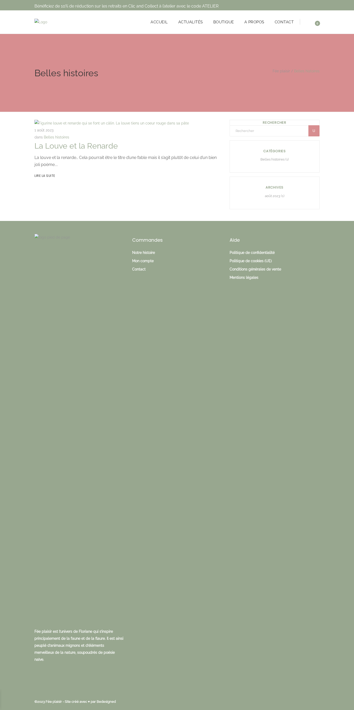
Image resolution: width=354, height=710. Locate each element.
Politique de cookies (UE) (251, 261)
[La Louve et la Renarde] (111, 123)
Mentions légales (244, 277)
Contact (139, 269)
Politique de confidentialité (252, 252)
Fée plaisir (281, 71)
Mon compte (143, 261)
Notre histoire (143, 252)
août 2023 (272, 196)
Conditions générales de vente (255, 269)
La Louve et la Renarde (76, 145)
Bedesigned (106, 702)
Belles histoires (56, 137)
